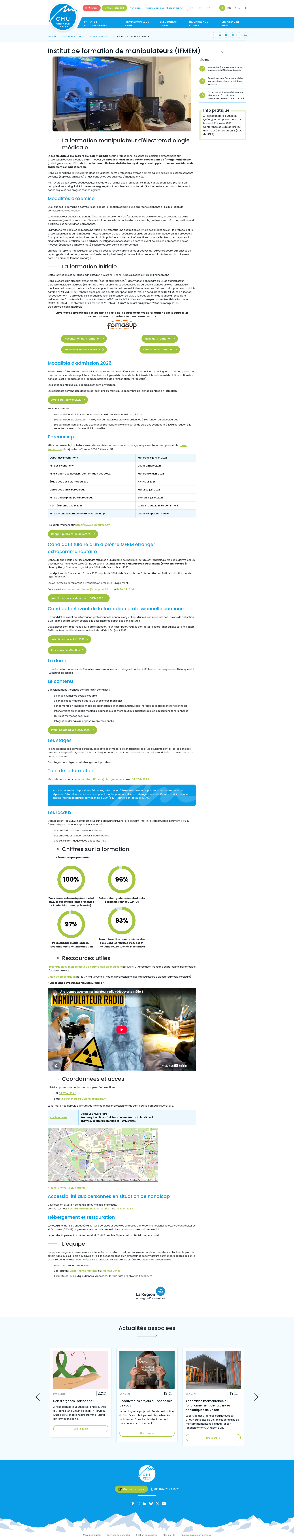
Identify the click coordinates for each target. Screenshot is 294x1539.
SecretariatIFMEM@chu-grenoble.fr (84, 1099)
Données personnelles (118, 1535)
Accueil (52, 36)
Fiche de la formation (158, 338)
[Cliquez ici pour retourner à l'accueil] (63, 17)
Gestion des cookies (146, 1535)
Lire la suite (81, 1433)
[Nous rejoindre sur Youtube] (163, 1503)
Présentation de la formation (82, 338)
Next (256, 1397)
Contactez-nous (133, 1489)
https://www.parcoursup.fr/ (92, 525)
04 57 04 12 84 (125, 589)
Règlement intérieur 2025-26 (82, 349)
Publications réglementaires (196, 1535)
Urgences (93, 8)
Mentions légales (92, 1535)
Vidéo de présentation (62, 976)
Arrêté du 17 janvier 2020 (66, 400)
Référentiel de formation (158, 349)
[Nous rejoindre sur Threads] (157, 1503)
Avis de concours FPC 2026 (68, 639)
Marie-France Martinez (84, 1271)
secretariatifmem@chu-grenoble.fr (90, 589)
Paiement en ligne (155, 7)
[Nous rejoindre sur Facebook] (132, 1503)
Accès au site (58, 1117)
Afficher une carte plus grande (66, 1187)
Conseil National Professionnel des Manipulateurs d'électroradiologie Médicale (225, 81)
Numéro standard (115, 8)
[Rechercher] (222, 8)
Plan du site (169, 1535)
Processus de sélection (65, 650)
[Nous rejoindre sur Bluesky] (151, 1503)
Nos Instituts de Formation (99, 36)
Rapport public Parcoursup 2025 (71, 534)
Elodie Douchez (110, 1271)
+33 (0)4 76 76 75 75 (166, 1489)
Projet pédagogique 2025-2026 (70, 730)
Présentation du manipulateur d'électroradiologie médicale (85, 967)
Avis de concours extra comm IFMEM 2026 (77, 598)
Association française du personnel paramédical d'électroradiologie (225, 69)
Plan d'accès (136, 7)
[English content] (229, 8)
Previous (38, 1397)
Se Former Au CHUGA (72, 36)
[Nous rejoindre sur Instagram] (138, 1503)
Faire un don (173, 7)
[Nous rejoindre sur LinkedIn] (144, 1503)
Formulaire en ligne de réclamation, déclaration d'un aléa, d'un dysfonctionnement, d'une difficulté (225, 95)
